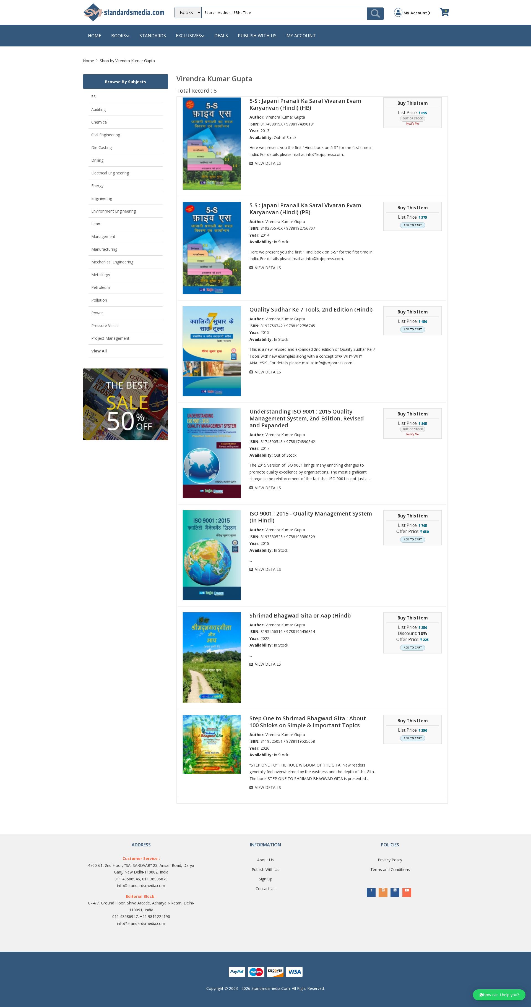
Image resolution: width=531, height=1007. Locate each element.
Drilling (97, 160)
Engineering (101, 198)
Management (103, 236)
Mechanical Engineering (112, 262)
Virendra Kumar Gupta (285, 117)
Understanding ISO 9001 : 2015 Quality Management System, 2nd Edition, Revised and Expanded (306, 418)
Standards (152, 36)
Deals (221, 36)
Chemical (99, 122)
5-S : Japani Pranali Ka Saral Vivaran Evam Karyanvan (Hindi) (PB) (305, 209)
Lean (95, 223)
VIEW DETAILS (268, 163)
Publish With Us (265, 869)
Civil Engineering (105, 134)
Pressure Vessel (105, 325)
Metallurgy (100, 274)
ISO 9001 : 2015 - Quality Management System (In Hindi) (310, 517)
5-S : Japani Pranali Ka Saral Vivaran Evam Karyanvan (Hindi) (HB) (305, 104)
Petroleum (100, 287)
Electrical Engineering (110, 173)
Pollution (99, 300)
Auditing (98, 109)
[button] (499, 994)
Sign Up (265, 879)
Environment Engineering (113, 211)
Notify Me (412, 123)
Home (94, 36)
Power (97, 312)
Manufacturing (104, 249)
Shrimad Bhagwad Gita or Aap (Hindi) (300, 615)
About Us (265, 859)
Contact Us (265, 888)
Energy (97, 185)
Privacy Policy (390, 859)
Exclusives (188, 36)
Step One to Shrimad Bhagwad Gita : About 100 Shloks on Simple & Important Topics (307, 722)
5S (93, 96)
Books (118, 36)
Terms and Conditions (390, 869)
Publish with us (257, 36)
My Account (415, 12)
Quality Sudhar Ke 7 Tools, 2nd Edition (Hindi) (311, 309)
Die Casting (101, 147)
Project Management (110, 338)
